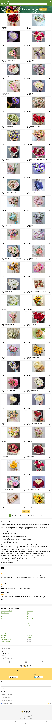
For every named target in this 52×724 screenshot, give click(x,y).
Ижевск (3, 627)
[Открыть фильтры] (50, 4)
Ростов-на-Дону (30, 619)
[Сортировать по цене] (48, 4)
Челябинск (29, 635)
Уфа (28, 633)
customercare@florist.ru (6, 658)
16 (42, 515)
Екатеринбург (4, 625)
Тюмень (29, 629)
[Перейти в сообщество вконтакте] (9, 662)
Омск (28, 612)
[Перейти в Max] (42, 662)
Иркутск (3, 629)
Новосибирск (30, 610)
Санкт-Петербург (5, 612)
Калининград (4, 633)
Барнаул (3, 617)
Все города (29, 639)
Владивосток (4, 619)
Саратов (29, 623)
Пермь (28, 617)
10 (34, 515)
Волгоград (3, 621)
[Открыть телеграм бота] (26, 662)
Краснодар (3, 635)
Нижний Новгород (5, 641)
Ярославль (29, 637)
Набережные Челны (6, 639)
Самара (29, 621)
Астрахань (3, 615)
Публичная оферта (5, 697)
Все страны (29, 641)
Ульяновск (29, 631)
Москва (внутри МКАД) (6, 610)
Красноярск (3, 637)
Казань (2, 631)
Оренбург (29, 615)
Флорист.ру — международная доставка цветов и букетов (26, 716)
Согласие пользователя (6, 700)
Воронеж (3, 623)
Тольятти (29, 627)
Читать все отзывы (5, 602)
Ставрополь (30, 625)
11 (36, 515)
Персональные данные (6, 694)
